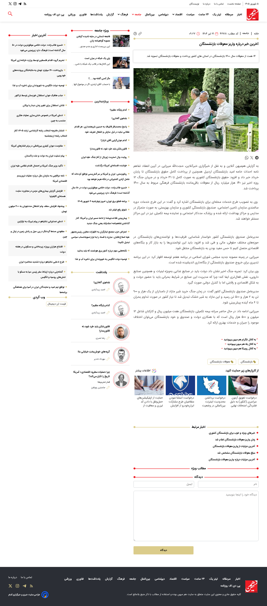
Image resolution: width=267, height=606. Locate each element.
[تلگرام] (20, 3)
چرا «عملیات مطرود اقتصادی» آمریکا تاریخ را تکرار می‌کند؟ (91, 374)
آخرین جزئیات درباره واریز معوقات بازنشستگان (232, 460)
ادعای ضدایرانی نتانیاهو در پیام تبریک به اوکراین (40, 221)
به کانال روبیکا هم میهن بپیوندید (240, 349)
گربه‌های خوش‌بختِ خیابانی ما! (94, 352)
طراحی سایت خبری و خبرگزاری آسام (24, 595)
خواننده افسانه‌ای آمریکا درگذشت (111, 166)
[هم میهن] (253, 15)
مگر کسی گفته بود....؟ (99, 78)
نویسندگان (194, 4)
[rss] (25, 3)
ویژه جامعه (101, 30)
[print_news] (135, 34)
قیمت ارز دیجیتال (56, 304)
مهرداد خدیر (99, 359)
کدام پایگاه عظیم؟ (118, 110)
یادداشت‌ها (96, 14)
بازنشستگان (247, 362)
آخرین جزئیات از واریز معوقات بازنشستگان (234, 446)
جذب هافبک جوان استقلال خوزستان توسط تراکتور (39, 95)
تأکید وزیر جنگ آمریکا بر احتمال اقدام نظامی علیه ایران (37, 166)
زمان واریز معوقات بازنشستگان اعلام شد (235, 440)
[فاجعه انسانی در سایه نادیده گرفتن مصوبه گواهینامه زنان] (121, 41)
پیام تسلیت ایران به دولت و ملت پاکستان (44, 156)
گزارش (111, 14)
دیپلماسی (163, 14)
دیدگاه (163, 550)
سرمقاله (229, 14)
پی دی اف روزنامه (54, 14)
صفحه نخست (234, 4)
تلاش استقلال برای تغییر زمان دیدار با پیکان (43, 105)
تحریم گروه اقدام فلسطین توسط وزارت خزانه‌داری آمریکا (37, 60)
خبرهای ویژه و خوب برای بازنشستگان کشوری (232, 433)
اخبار (240, 14)
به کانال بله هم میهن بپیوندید (241, 344)
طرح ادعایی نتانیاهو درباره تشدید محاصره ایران (41, 262)
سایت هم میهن (185, 594)
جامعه (138, 14)
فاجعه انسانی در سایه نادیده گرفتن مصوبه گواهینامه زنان (93, 39)
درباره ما (207, 4)
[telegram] (257, 157)
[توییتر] (10, 3)
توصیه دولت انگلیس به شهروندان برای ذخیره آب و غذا (101, 259)
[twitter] (252, 157)
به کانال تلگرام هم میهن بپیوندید (240, 340)
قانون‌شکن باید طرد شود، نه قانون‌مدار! (108, 149)
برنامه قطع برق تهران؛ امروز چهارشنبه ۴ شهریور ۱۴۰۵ (102, 201)
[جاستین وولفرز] (121, 380)
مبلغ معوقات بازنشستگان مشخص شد (236, 453)
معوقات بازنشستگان (220, 362)
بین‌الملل (150, 14)
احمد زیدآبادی (98, 290)
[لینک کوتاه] (140, 33)
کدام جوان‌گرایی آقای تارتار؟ (114, 140)
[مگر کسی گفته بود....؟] (121, 83)
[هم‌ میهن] (251, 586)
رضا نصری (100, 338)
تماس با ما (219, 4)
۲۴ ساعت (204, 14)
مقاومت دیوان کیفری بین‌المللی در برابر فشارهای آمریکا (37, 146)
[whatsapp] (246, 157)
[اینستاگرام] (15, 3)
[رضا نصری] (121, 332)
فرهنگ (124, 14)
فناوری (83, 14)
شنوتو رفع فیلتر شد (118, 210)
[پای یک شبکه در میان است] (121, 62)
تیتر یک (217, 14)
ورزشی (72, 14)
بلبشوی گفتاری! (119, 118)
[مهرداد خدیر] (121, 355)
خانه (256, 33)
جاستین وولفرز (98, 388)
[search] (10, 14)
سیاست (190, 14)
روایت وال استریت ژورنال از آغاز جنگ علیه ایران (104, 157)
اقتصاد (178, 14)
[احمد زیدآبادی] (121, 286)
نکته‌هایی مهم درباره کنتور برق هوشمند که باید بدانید (102, 251)
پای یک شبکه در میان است (97, 58)
